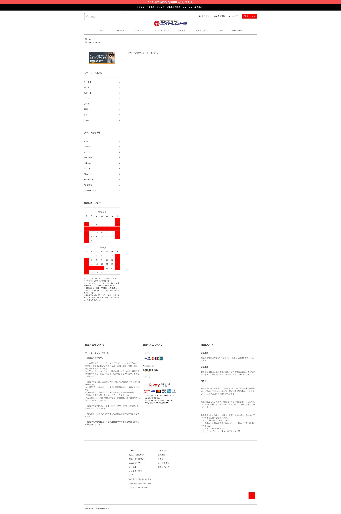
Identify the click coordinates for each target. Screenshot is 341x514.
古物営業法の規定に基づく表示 (140, 484)
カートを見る (163, 463)
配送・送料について (137, 459)
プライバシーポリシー (138, 487)
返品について (134, 463)
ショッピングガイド (161, 30)
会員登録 (221, 16)
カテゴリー (117, 30)
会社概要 (181, 30)
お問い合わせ (237, 30)
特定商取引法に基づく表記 (140, 479)
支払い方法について (137, 455)
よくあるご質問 (200, 30)
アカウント (206, 16)
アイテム (251, 16)
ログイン (235, 16)
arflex (97, 42)
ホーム (101, 30)
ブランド (137, 30)
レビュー (219, 30)
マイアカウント (164, 451)
